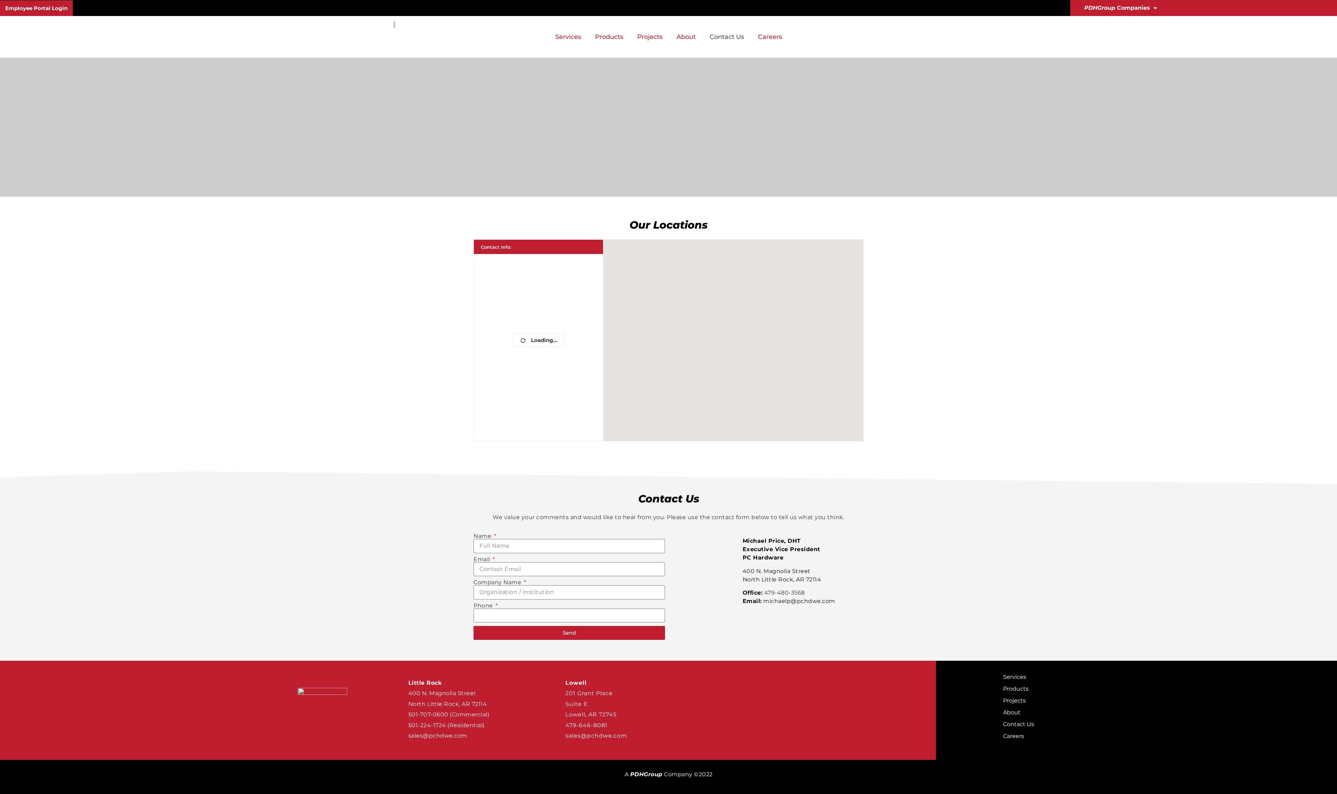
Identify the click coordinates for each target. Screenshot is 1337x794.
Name (483, 536)
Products (609, 37)
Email (483, 559)
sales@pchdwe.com (437, 735)
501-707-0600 (428, 714)
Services (568, 37)
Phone (484, 606)
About (686, 37)
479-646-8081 (586, 725)
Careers (770, 37)
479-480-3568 (784, 592)
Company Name (498, 582)
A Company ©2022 (669, 774)
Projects (650, 37)
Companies (1117, 8)
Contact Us (727, 37)
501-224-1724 (427, 725)
